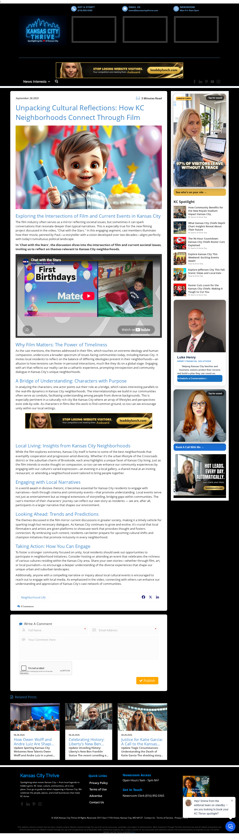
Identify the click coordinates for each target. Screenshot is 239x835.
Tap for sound (215, 98)
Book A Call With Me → (190, 447)
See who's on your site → (191, 192)
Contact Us (149, 817)
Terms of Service (165, 817)
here (133, 832)
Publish (149, 680)
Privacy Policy (181, 817)
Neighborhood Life (33, 597)
